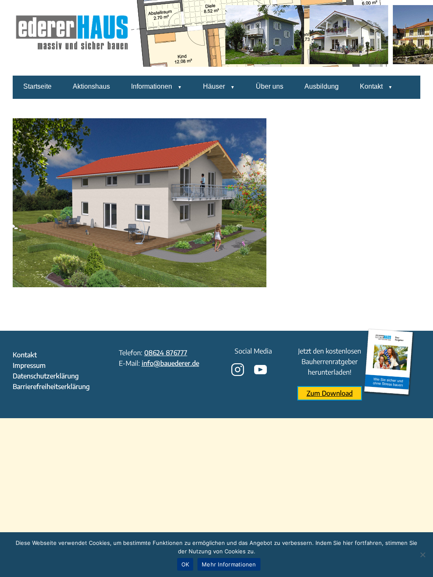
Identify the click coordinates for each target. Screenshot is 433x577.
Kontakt (371, 86)
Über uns (269, 86)
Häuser (214, 86)
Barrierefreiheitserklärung (51, 386)
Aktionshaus (91, 86)
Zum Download (330, 393)
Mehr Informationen (229, 564)
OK (185, 564)
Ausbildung (321, 86)
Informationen (151, 86)
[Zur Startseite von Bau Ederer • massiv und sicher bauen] (72, 69)
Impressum (29, 365)
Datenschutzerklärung (46, 376)
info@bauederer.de (170, 363)
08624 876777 (165, 352)
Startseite (37, 86)
